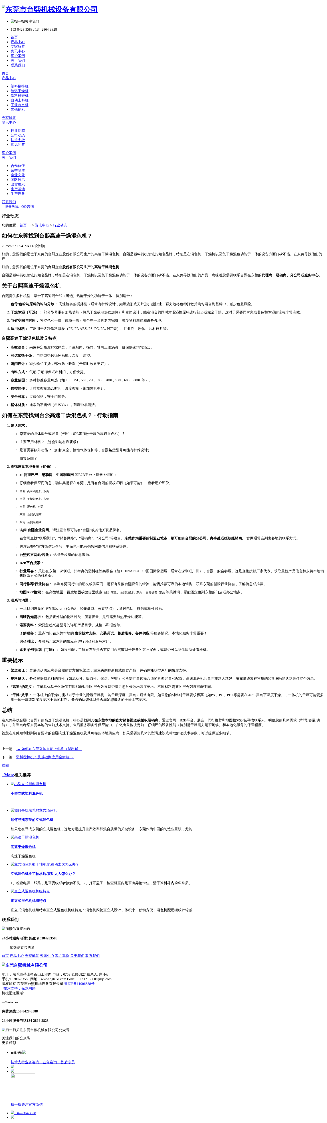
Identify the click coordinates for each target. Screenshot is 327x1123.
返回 (5, 765)
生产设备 (18, 194)
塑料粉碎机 (19, 95)
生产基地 (18, 189)
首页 (14, 37)
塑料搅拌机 (19, 86)
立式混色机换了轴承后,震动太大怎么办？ (43, 873)
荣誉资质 (18, 170)
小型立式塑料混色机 (27, 793)
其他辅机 (18, 109)
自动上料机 (19, 100)
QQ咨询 (26, 206)
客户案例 (18, 56)
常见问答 (18, 145)
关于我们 (18, 60)
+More (8, 774)
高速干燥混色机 (23, 847)
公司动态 (18, 135)
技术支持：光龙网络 (20, 988)
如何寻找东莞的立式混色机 (32, 820)
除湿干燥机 (19, 91)
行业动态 (18, 131)
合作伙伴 (18, 166)
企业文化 (18, 175)
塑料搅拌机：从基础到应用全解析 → (45, 757)
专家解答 (18, 46)
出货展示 (18, 184)
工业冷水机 (19, 105)
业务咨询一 (34, 1062)
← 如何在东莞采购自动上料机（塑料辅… (49, 749)
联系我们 (18, 65)
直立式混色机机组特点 (28, 901)
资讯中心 (18, 51)
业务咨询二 (52, 1062)
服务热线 (10, 206)
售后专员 (68, 1062)
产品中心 (18, 42)
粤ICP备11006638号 (79, 984)
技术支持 (18, 140)
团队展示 (18, 180)
